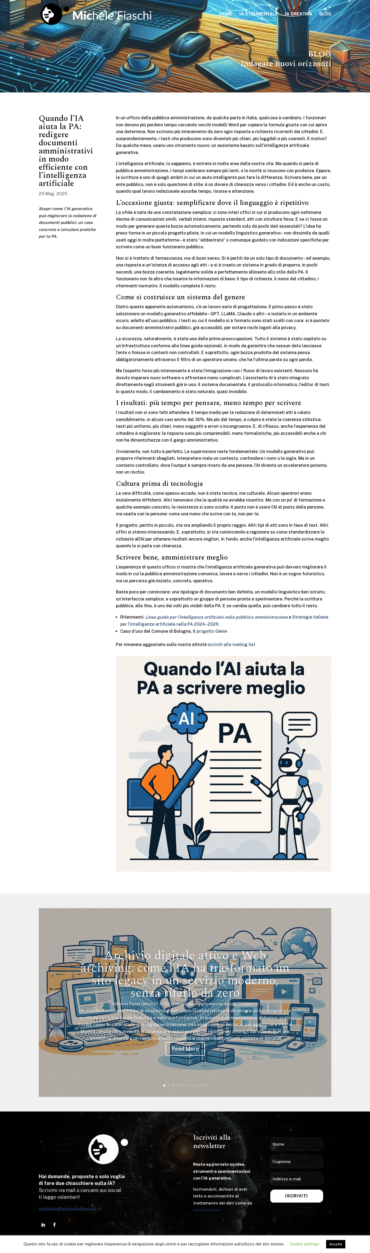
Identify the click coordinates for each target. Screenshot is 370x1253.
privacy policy (206, 1209)
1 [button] (164, 1085)
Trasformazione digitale (216, 1004)
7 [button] (192, 1085)
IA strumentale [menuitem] (258, 14)
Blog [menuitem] (325, 14)
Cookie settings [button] (304, 1244)
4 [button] (178, 1085)
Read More (185, 1049)
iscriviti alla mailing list (231, 644)
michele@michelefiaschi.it (70, 1209)
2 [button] (169, 1085)
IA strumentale (183, 1004)
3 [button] (173, 1085)
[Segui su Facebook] (54, 1224)
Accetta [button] (335, 1244)
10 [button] (206, 1085)
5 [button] (183, 1085)
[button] (39, 1002)
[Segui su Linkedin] (43, 1224)
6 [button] (187, 1085)
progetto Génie (211, 631)
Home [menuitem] (225, 14)
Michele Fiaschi (127, 1004)
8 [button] (196, 1085)
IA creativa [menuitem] (298, 14)
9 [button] (201, 1085)
